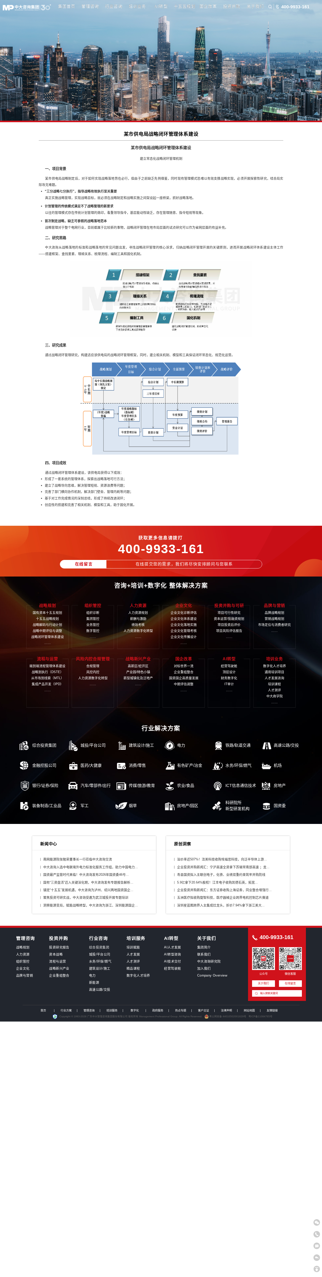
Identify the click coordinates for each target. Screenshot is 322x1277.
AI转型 (161, 6)
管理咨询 (90, 6)
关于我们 (255, 6)
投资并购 (231, 6)
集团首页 (66, 6)
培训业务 (137, 6)
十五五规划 (184, 6)
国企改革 (208, 6)
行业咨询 (114, 6)
